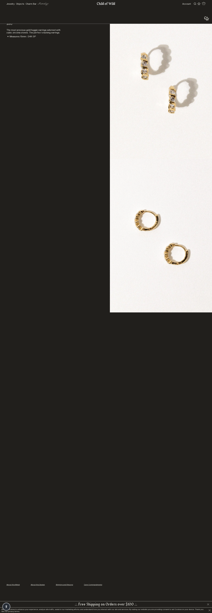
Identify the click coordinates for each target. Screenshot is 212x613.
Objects (20, 3)
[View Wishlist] (198, 3)
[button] (6, 607)
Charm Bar (31, 3)
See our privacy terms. (10, 611)
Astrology (43, 3)
